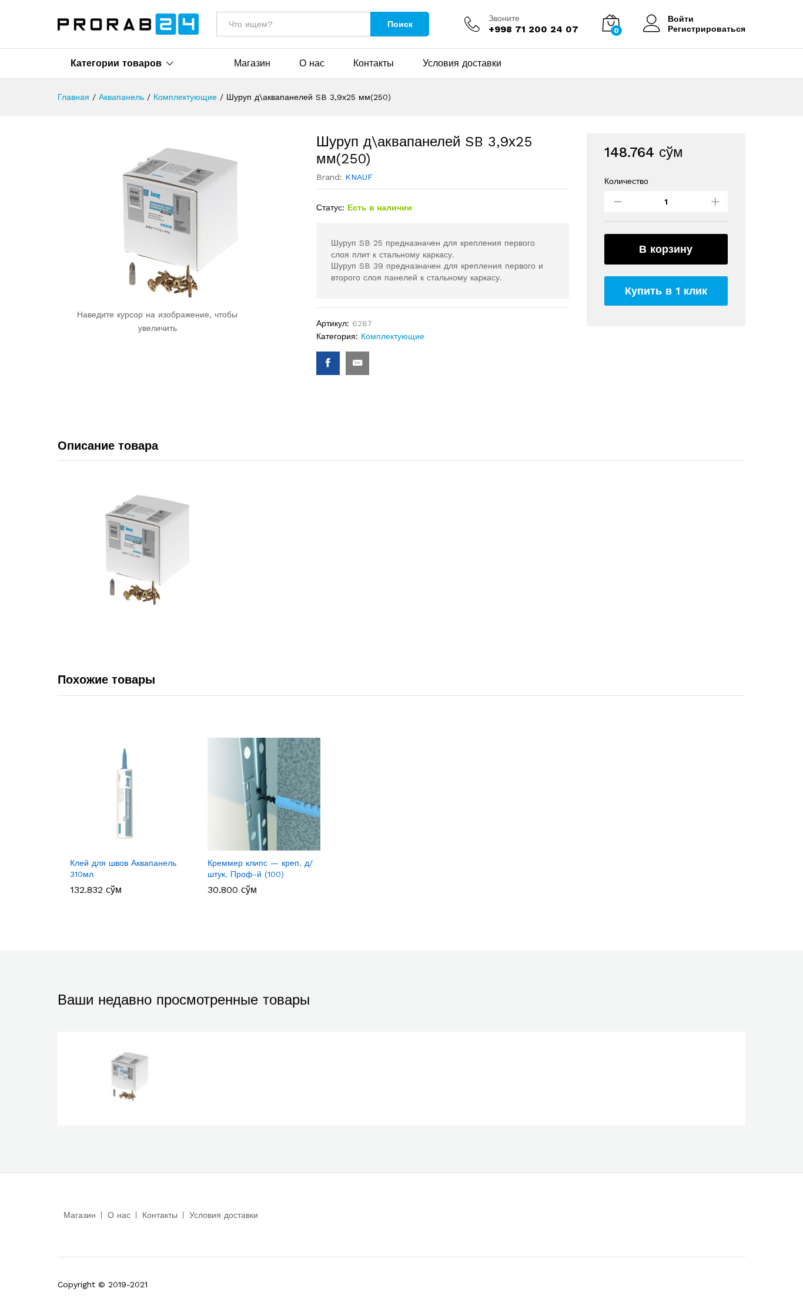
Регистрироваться (706, 29)
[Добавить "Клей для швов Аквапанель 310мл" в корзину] (113, 844)
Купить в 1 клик (666, 291)
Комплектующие (392, 336)
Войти (681, 19)
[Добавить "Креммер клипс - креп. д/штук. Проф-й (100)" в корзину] (250, 844)
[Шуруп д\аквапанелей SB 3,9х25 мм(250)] (328, 363)
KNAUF (359, 177)
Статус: (330, 207)
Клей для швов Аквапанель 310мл (123, 868)
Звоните (504, 18)
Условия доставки (462, 63)
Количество (626, 181)
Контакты (373, 63)
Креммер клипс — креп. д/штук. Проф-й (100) (260, 868)
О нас (311, 63)
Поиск (400, 24)
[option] (126, 815)
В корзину (665, 249)
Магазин (252, 63)
